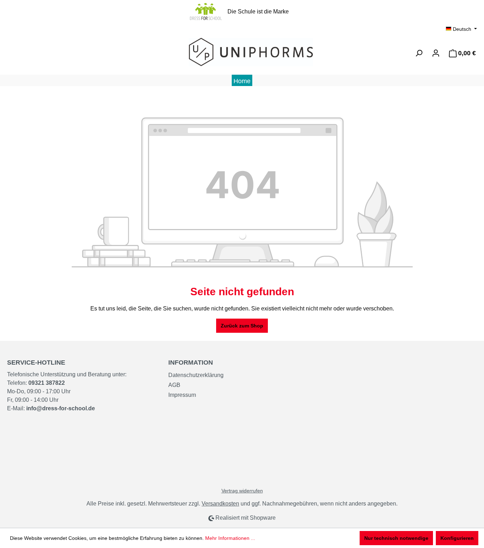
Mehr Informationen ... (230, 538)
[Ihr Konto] (435, 53)
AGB (174, 385)
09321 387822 (46, 383)
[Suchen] (418, 53)
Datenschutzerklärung (196, 375)
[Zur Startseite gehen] (242, 52)
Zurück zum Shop (242, 326)
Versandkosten (220, 504)
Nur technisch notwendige (396, 538)
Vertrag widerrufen (242, 490)
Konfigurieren (457, 538)
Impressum (182, 395)
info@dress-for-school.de (60, 408)
